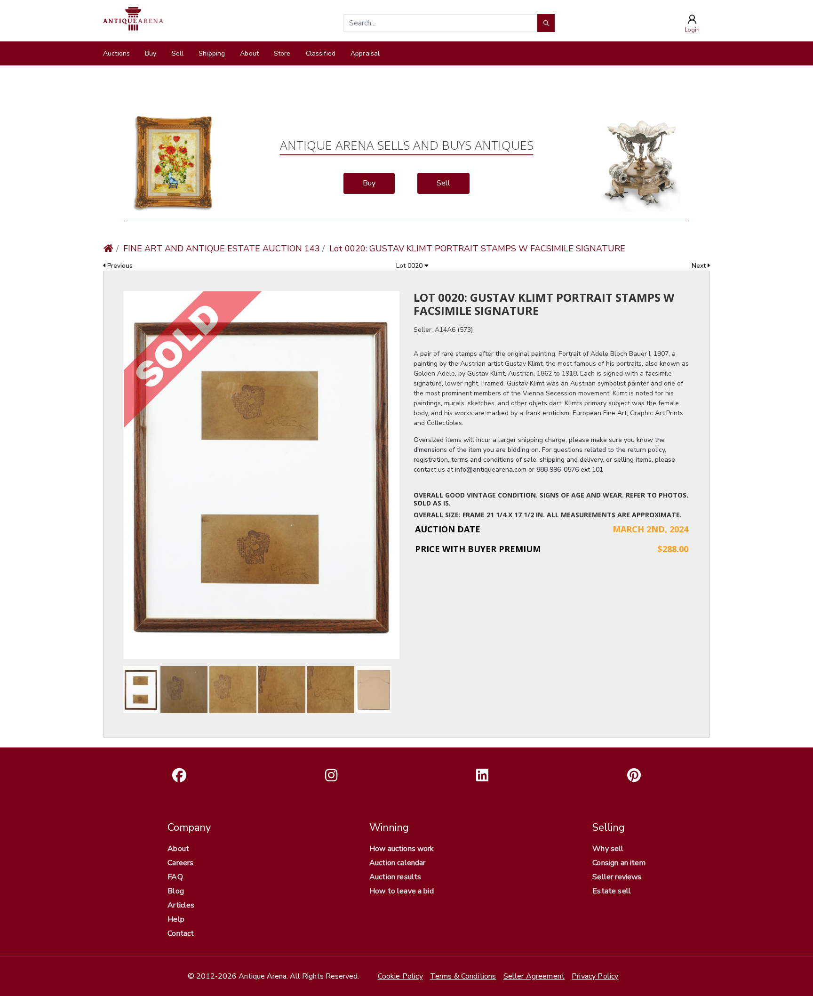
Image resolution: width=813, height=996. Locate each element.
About (249, 53)
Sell (178, 53)
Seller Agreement (534, 976)
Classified (320, 53)
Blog (175, 891)
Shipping (212, 53)
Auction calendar (397, 863)
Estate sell (611, 891)
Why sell (607, 848)
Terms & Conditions (463, 976)
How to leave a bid (401, 891)
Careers (180, 863)
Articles (180, 905)
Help (175, 919)
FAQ (175, 877)
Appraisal (365, 53)
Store (282, 53)
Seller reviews (616, 877)
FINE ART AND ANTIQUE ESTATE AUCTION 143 (221, 248)
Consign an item (618, 863)
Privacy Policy (595, 976)
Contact (180, 933)
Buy (150, 53)
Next (700, 265)
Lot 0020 (410, 265)
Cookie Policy (400, 976)
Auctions (116, 53)
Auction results (395, 877)
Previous (119, 265)
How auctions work (401, 848)
